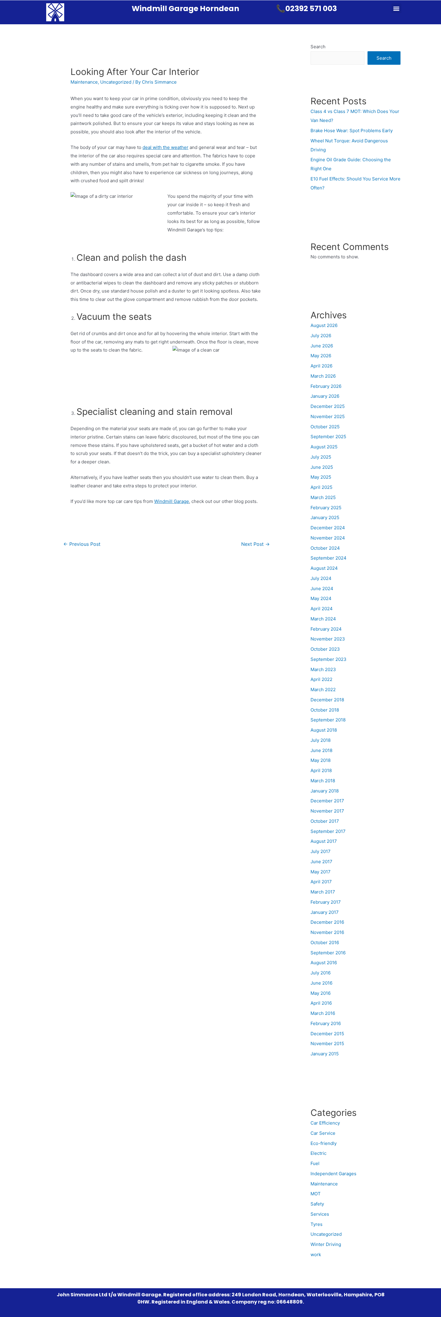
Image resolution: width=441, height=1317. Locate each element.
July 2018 (320, 740)
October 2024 (325, 548)
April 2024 (321, 608)
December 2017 (327, 801)
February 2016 (325, 1023)
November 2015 (327, 1043)
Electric (318, 1153)
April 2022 (321, 679)
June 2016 (321, 983)
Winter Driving (325, 1244)
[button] (396, 8)
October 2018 (324, 710)
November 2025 (327, 416)
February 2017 (325, 902)
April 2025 (321, 487)
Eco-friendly (323, 1143)
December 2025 (327, 406)
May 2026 (320, 355)
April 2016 (321, 1003)
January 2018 (324, 791)
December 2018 (327, 700)
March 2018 (322, 780)
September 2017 (328, 831)
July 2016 (320, 973)
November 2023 (327, 639)
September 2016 (328, 953)
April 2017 (321, 881)
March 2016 (322, 1013)
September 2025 (328, 436)
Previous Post (81, 544)
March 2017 (322, 892)
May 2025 (320, 477)
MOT (315, 1194)
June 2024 (321, 588)
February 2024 (326, 629)
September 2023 (328, 659)
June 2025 (321, 467)
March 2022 (323, 689)
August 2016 (323, 962)
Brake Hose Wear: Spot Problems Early (351, 130)
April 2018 (321, 770)
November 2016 (327, 932)
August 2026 (324, 325)
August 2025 (324, 447)
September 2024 (328, 558)
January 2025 (324, 517)
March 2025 (323, 497)
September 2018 (328, 720)
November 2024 (327, 538)
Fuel (315, 1163)
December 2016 (327, 922)
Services (319, 1214)
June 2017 (321, 861)
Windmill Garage (171, 501)
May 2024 (321, 598)
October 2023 (325, 649)
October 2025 (325, 427)
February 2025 (325, 507)
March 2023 (323, 669)
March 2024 (323, 619)
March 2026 (323, 376)
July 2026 (320, 335)
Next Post (255, 544)
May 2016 (320, 993)
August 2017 (323, 841)
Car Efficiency (325, 1123)
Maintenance (84, 82)
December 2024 (327, 528)
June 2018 (321, 750)
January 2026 (324, 396)
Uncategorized (115, 82)
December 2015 (327, 1033)
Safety (317, 1204)
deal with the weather (165, 147)
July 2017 (320, 851)
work (315, 1254)
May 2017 (320, 872)
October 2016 (324, 942)
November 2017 (327, 811)
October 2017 (324, 821)
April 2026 (321, 366)
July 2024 (321, 578)
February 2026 (325, 386)
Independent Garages (333, 1173)
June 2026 (321, 346)
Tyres (316, 1224)
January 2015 (324, 1054)
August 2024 (324, 568)
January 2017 (324, 912)
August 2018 (323, 730)
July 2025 (320, 457)
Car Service (322, 1133)
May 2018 (320, 760)
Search (318, 46)
